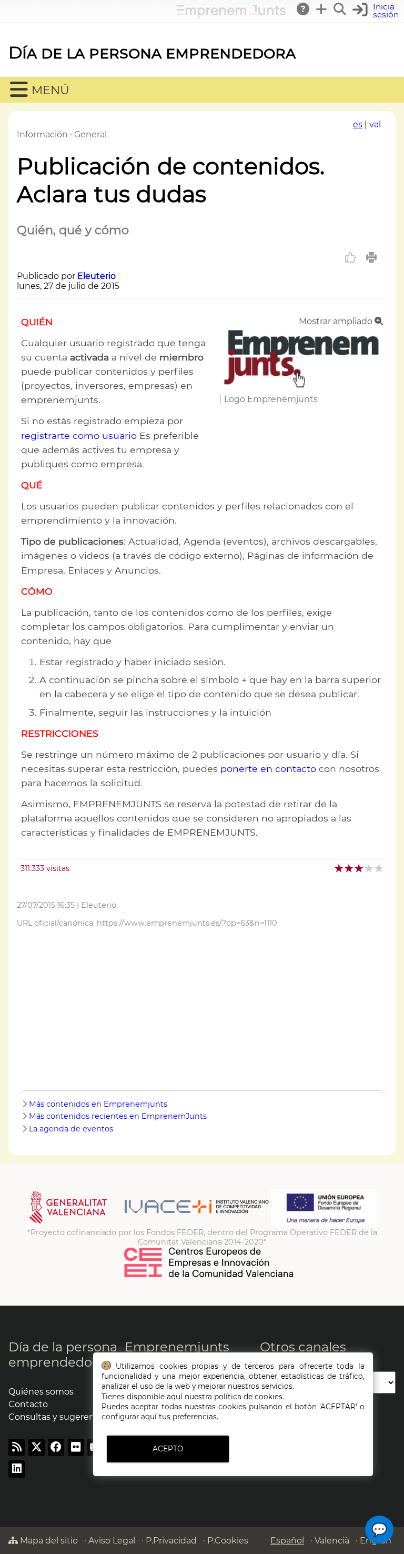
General (90, 134)
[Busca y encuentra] (340, 9)
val (375, 124)
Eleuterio (96, 276)
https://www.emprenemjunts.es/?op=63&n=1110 (187, 923)
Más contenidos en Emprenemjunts (98, 1104)
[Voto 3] (360, 868)
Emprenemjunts (177, 1347)
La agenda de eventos (71, 1129)
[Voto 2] (350, 868)
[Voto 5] (380, 868)
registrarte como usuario (79, 435)
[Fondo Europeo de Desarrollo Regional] (324, 1223)
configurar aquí (129, 1416)
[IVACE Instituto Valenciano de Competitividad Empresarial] (149, 1223)
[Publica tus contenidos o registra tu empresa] (322, 9)
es (357, 124)
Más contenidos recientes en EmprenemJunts (118, 1116)
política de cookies (248, 1396)
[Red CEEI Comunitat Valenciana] (209, 1275)
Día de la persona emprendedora (152, 52)
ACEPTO (168, 1449)
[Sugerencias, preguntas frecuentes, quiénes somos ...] (303, 9)
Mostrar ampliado (337, 321)
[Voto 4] (370, 868)
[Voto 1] (340, 868)
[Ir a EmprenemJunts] (231, 15)
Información (42, 134)
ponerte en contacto (268, 768)
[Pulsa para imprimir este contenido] (371, 257)
